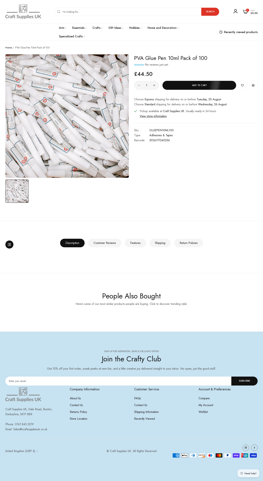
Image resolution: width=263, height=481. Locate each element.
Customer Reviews (105, 243)
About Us (75, 398)
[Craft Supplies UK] (23, 11)
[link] (63, 28)
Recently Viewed (144, 419)
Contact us (76, 405)
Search (210, 11)
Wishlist (203, 412)
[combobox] (136, 12)
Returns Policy (78, 412)
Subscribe (244, 380)
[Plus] (154, 85)
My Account (206, 405)
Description (72, 243)
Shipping (160, 243)
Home (8, 47)
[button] (139, 65)
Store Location (78, 419)
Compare (204, 398)
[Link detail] (246, 448)
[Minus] (139, 85)
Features (135, 243)
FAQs (137, 398)
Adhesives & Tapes (161, 135)
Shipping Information (146, 412)
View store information (153, 116)
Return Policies (189, 243)
